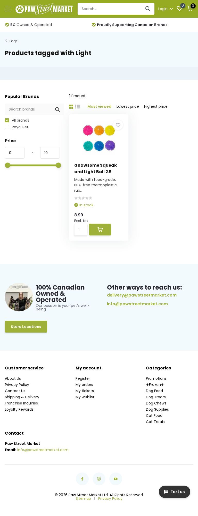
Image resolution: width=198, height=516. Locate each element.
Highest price (156, 106)
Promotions (156, 378)
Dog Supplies (157, 409)
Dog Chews (156, 403)
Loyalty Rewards (19, 409)
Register (83, 378)
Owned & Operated (31, 24)
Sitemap (83, 498)
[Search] (148, 9)
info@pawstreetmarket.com (137, 304)
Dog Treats (156, 397)
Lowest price (128, 106)
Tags (13, 41)
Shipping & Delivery (22, 397)
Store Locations (26, 326)
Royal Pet (19, 127)
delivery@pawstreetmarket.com (142, 295)
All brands (20, 120)
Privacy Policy (17, 384)
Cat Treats (155, 421)
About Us (13, 378)
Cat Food (154, 415)
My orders (84, 384)
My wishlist (85, 397)
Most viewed (99, 106)
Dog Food (154, 390)
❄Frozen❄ (155, 384)
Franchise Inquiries (21, 403)
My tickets (85, 390)
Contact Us (15, 390)
